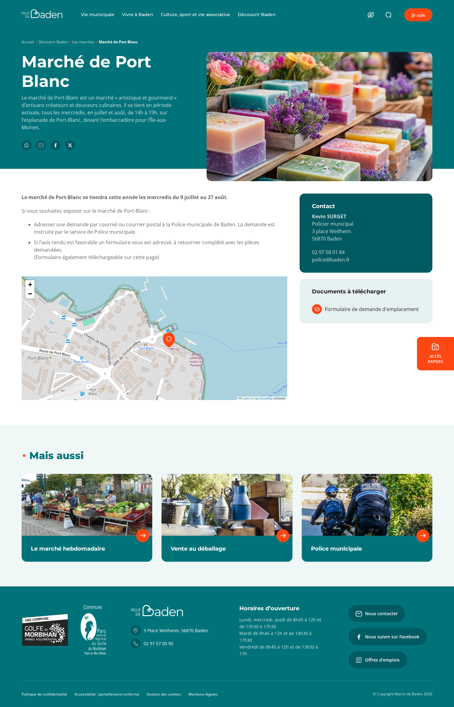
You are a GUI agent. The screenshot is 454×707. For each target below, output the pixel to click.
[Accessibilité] (370, 15)
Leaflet (245, 398)
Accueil (28, 42)
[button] (169, 340)
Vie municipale (97, 14)
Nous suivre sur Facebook (392, 637)
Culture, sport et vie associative (195, 14)
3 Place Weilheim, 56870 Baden (176, 630)
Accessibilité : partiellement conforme (106, 694)
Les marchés (83, 42)
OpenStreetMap (263, 398)
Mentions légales (203, 694)
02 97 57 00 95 (158, 643)
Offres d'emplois (382, 660)
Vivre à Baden (137, 14)
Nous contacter (381, 613)
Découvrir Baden (257, 14)
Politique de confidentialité (44, 694)
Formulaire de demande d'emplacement (372, 309)
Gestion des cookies (164, 694)
